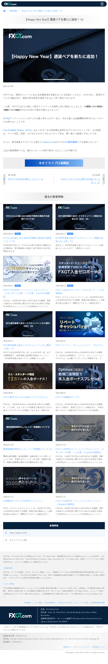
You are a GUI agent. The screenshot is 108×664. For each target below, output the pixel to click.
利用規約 (27, 603)
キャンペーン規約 (81, 603)
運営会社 (66, 647)
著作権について (99, 647)
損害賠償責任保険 (98, 603)
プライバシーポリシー (81, 647)
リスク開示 (38, 603)
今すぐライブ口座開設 (54, 163)
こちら (86, 594)
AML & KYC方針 (65, 603)
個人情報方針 (50, 603)
